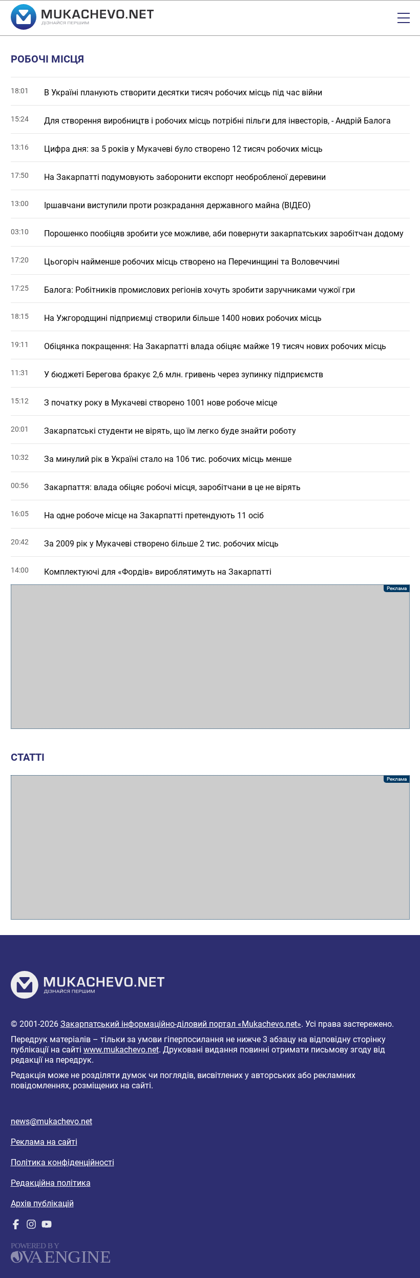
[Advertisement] (210, 656)
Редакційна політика (51, 1183)
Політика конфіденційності (62, 1162)
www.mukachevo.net (121, 1049)
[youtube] (46, 1226)
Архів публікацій (42, 1203)
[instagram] (31, 1226)
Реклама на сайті (44, 1142)
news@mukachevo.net (51, 1121)
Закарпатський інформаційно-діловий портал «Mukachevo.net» (180, 1024)
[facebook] (16, 1226)
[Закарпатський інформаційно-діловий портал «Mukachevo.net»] (82, 18)
